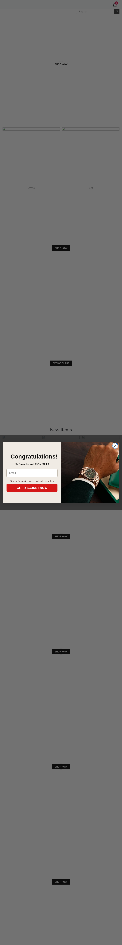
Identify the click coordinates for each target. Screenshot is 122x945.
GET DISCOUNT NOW (32, 488)
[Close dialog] (115, 445)
